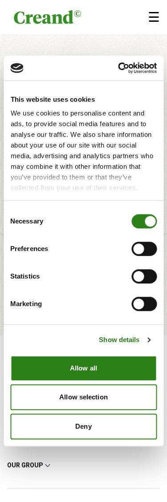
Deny (83, 426)
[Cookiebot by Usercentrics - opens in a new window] (119, 68)
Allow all (83, 368)
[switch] (144, 249)
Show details (119, 339)
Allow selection (83, 397)
